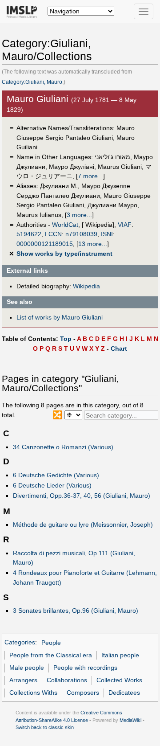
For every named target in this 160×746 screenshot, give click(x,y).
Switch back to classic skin (45, 727)
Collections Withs (33, 692)
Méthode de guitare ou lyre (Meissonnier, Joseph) (83, 524)
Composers (83, 692)
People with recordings (85, 667)
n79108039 (81, 234)
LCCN (53, 234)
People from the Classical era (50, 655)
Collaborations (67, 680)
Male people (26, 667)
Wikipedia (86, 286)
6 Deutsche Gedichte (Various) (56, 475)
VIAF (125, 224)
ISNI (107, 234)
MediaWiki (130, 720)
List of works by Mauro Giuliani (59, 317)
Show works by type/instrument (64, 253)
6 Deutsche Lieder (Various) (52, 485)
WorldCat (65, 224)
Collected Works (119, 680)
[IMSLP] (24, 11)
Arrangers (23, 680)
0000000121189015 (44, 243)
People (51, 642)
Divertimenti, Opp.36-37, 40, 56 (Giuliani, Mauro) (81, 495)
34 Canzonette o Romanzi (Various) (63, 447)
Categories (19, 642)
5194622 (28, 234)
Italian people (120, 655)
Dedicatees (124, 692)
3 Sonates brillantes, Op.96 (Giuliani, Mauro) (75, 610)
